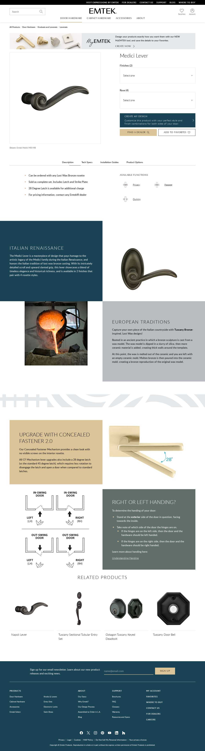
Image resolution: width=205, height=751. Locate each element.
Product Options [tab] (135, 162)
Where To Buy (187, 2)
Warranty (116, 712)
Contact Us (146, 2)
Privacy (61, 739)
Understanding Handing (125, 558)
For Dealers (129, 2)
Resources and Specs (121, 717)
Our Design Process (86, 706)
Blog (173, 2)
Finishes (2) (126, 65)
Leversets (63, 27)
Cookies (77, 739)
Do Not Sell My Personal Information (111, 739)
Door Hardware (28, 27)
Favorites (152, 696)
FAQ (114, 701)
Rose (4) (124, 90)
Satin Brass (48, 712)
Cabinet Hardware (17, 701)
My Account (153, 690)
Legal (69, 739)
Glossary (115, 706)
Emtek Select (15, 712)
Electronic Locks (50, 706)
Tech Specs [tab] (87, 162)
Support (161, 2)
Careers (151, 719)
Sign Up (165, 671)
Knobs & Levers (50, 696)
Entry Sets (48, 701)
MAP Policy (88, 739)
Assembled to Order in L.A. (89, 712)
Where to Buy (154, 702)
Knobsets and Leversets (47, 27)
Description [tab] (68, 162)
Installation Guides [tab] (109, 162)
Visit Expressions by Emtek (102, 2)
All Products (15, 27)
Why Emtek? (83, 701)
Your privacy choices (138, 739)
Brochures (116, 696)
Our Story (82, 696)
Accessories (14, 706)
